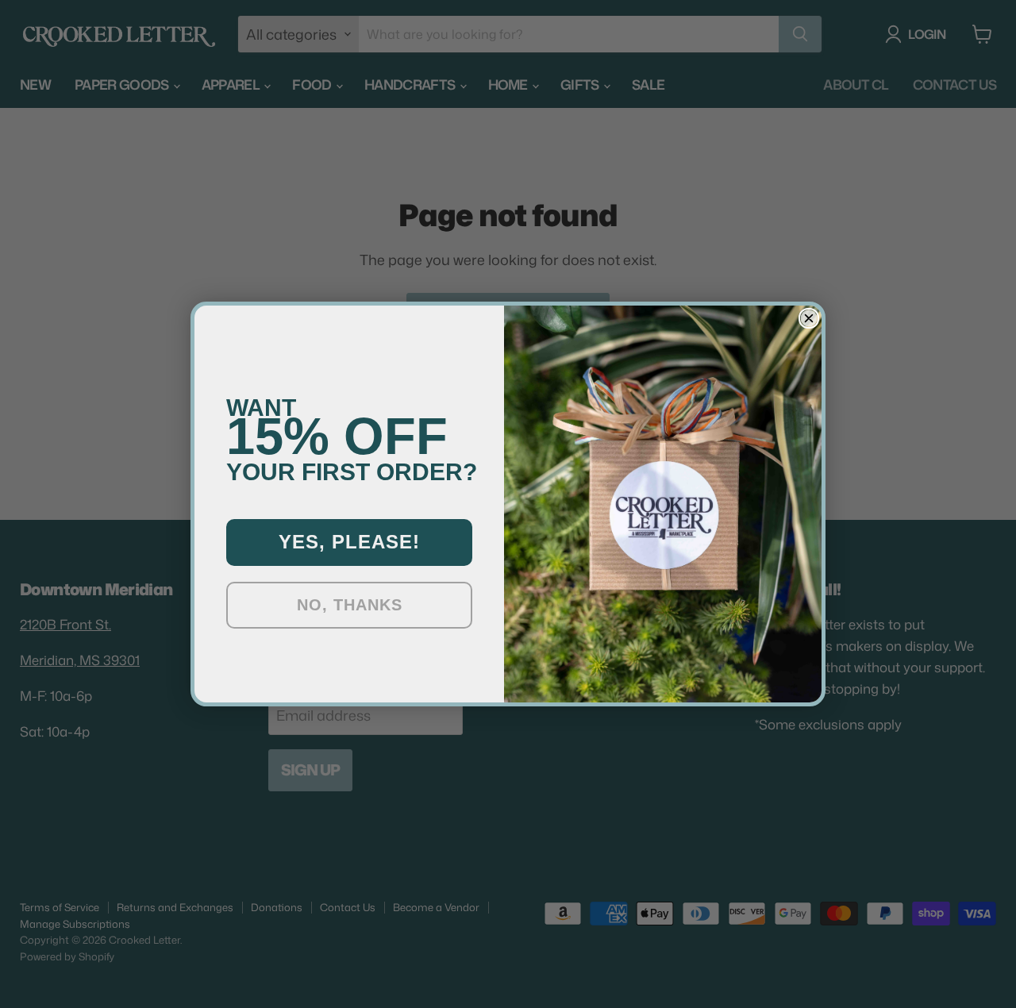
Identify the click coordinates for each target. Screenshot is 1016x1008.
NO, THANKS (349, 605)
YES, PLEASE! (349, 541)
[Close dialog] (809, 318)
